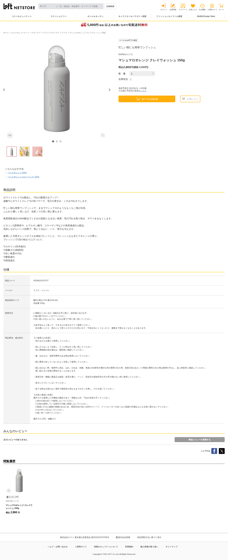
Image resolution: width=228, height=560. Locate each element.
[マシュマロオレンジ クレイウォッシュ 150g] (19, 480)
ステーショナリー (59, 16)
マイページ (183, 9)
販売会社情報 (124, 537)
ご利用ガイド (212, 9)
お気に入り (193, 9)
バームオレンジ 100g (17, 173)
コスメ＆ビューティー (22, 16)
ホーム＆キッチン (95, 16)
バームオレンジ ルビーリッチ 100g (23, 177)
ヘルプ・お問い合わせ (58, 547)
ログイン (163, 9)
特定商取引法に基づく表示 (149, 537)
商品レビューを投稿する (200, 439)
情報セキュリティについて (106, 547)
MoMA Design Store (206, 16)
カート (221, 9)
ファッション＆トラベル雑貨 (169, 16)
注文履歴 (202, 9)
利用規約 (129, 547)
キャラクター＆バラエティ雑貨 (132, 16)
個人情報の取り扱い (149, 547)
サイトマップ (172, 547)
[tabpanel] (57, 89)
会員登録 (173, 9)
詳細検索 (110, 6)
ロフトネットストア (19, 6)
